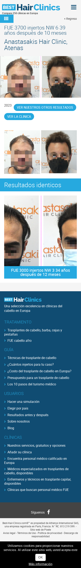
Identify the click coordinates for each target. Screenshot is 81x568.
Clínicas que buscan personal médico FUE (38, 489)
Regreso (71, 19)
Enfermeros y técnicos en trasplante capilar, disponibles (37, 481)
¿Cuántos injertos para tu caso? (30, 364)
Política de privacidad (50, 533)
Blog (10, 428)
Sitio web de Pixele (40, 529)
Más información (40, 564)
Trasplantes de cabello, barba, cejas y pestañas (33, 332)
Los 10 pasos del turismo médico (31, 384)
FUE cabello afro (19, 340)
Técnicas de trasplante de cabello (31, 357)
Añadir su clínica (19, 452)
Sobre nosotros (18, 421)
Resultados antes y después (27, 415)
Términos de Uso (26, 533)
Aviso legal (9, 533)
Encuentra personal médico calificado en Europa (35, 460)
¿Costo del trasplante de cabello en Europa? (39, 371)
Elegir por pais (17, 408)
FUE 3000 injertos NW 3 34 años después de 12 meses (40, 272)
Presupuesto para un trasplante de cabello (38, 377)
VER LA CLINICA (19, 116)
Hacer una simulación (23, 401)
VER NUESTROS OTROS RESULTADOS (45, 107)
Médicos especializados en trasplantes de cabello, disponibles (36, 471)
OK (40, 557)
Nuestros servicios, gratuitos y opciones (36, 445)
